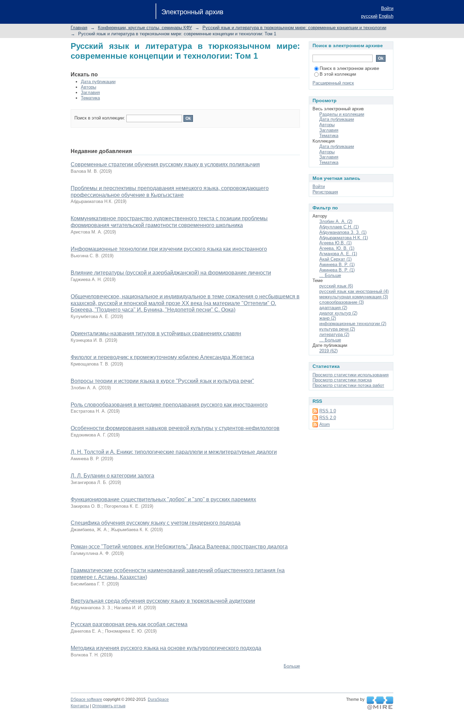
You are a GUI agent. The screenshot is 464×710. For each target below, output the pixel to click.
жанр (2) (327, 318)
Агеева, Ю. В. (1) (336, 248)
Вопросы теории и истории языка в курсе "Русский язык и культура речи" (162, 381)
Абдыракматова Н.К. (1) (343, 237)
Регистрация (325, 191)
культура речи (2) (337, 329)
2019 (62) (328, 350)
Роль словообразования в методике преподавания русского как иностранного (169, 405)
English (386, 16)
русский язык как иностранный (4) (354, 291)
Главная (79, 27)
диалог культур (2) (338, 313)
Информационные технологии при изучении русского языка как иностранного (169, 249)
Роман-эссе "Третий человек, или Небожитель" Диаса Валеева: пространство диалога (179, 546)
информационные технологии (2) (352, 323)
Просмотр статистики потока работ (348, 385)
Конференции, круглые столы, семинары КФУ (145, 27)
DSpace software (86, 699)
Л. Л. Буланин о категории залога (112, 476)
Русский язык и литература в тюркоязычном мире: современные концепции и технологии (294, 27)
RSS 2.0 (327, 417)
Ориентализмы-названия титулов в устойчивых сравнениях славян (156, 333)
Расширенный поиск (333, 83)
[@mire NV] (380, 703)
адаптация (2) (333, 307)
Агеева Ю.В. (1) (335, 242)
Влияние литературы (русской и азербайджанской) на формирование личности (171, 273)
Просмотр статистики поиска (342, 379)
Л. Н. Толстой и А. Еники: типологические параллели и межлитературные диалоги (174, 452)
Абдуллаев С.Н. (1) (339, 226)
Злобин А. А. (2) (335, 221)
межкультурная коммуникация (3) (353, 296)
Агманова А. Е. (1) (338, 253)
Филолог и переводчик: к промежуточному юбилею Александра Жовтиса (162, 357)
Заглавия (90, 92)
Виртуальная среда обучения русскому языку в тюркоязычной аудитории (163, 601)
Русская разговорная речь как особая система (129, 624)
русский (369, 16)
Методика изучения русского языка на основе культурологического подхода (166, 648)
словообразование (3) (341, 302)
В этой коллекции (338, 74)
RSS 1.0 (327, 410)
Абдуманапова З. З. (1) (343, 232)
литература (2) (334, 334)
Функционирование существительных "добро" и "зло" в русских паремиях (163, 499)
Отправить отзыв (108, 706)
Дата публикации (98, 81)
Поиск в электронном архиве (349, 68)
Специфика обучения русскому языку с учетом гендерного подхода (155, 523)
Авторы (88, 87)
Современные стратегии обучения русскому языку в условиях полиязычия (165, 164)
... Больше (330, 275)
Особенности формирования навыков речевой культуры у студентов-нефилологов (175, 428)
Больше (292, 666)
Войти (387, 8)
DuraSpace (158, 699)
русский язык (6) (336, 285)
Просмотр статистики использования (351, 374)
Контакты (80, 706)
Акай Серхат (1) (335, 259)
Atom (324, 424)
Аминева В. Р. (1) (337, 264)
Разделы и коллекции (341, 114)
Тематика (90, 97)
